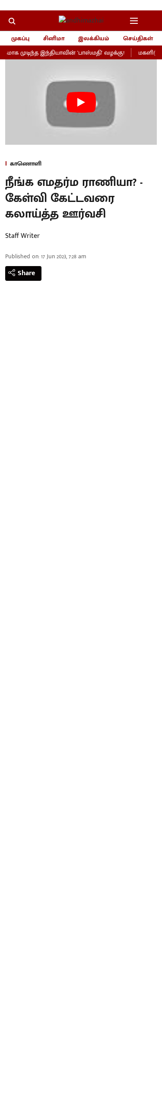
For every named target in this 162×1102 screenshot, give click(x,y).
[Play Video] (81, 102)
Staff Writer (22, 236)
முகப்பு (20, 38)
